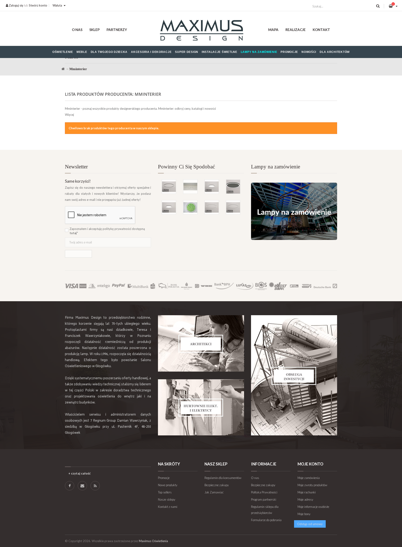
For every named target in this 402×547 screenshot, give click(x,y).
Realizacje (295, 29)
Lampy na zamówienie (259, 52)
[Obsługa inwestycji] (294, 375)
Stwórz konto (38, 5)
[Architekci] (201, 343)
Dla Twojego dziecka (109, 52)
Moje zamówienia (309, 478)
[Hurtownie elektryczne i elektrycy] (201, 407)
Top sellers (165, 492)
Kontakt (321, 29)
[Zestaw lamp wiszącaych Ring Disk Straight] (190, 187)
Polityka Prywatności (264, 492)
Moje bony (304, 514)
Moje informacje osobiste (313, 507)
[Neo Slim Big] (212, 187)
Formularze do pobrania (266, 520)
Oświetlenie (62, 52)
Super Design (186, 52)
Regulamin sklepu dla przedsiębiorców (264, 510)
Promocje (289, 52)
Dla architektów (335, 52)
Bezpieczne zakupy (216, 485)
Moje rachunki (307, 492)
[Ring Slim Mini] (212, 207)
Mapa (273, 29)
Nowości (309, 52)
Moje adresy (305, 499)
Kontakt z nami (167, 507)
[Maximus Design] (201, 31)
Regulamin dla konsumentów (222, 478)
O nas (77, 29)
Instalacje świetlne (219, 52)
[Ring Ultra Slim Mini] (233, 207)
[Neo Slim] (169, 207)
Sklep (94, 29)
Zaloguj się (15, 5)
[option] (201, 189)
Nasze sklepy (166, 499)
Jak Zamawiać (214, 492)
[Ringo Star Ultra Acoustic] (233, 187)
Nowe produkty (167, 485)
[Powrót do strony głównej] (63, 69)
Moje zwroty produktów (312, 485)
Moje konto (310, 464)
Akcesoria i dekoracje (151, 52)
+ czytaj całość (79, 473)
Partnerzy (117, 29)
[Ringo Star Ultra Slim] (169, 187)
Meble (82, 52)
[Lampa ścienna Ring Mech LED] (190, 207)
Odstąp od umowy (310, 524)
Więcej (69, 114)
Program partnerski (263, 499)
